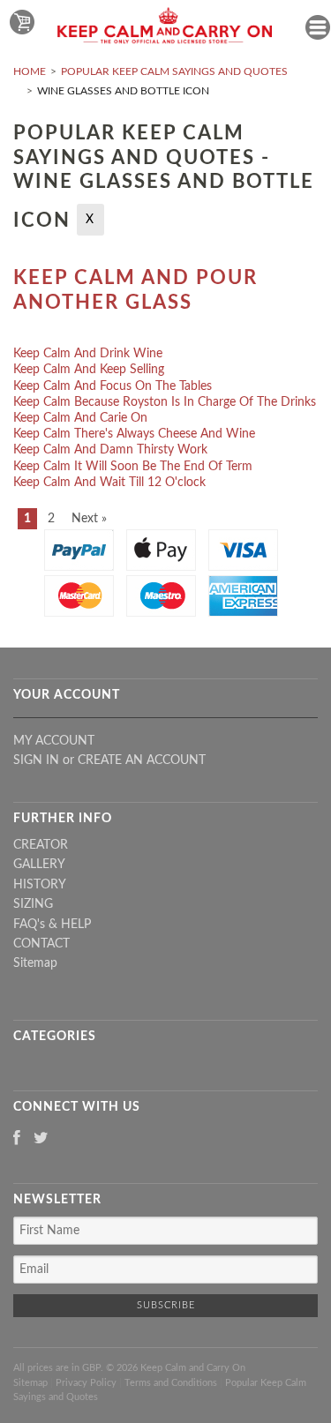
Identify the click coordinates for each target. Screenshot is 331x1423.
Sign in (36, 760)
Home (29, 71)
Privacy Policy (86, 1383)
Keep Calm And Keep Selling (88, 369)
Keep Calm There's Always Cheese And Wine (134, 434)
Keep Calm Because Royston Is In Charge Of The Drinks (164, 402)
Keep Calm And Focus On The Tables (112, 386)
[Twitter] (41, 1139)
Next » (89, 519)
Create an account (142, 760)
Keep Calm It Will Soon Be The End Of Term (132, 467)
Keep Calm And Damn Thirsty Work (110, 450)
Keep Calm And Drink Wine (87, 354)
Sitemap (35, 963)
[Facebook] (16, 1139)
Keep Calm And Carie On (80, 418)
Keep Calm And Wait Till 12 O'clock (109, 482)
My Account (53, 741)
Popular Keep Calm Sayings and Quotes (174, 71)
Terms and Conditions (170, 1383)
